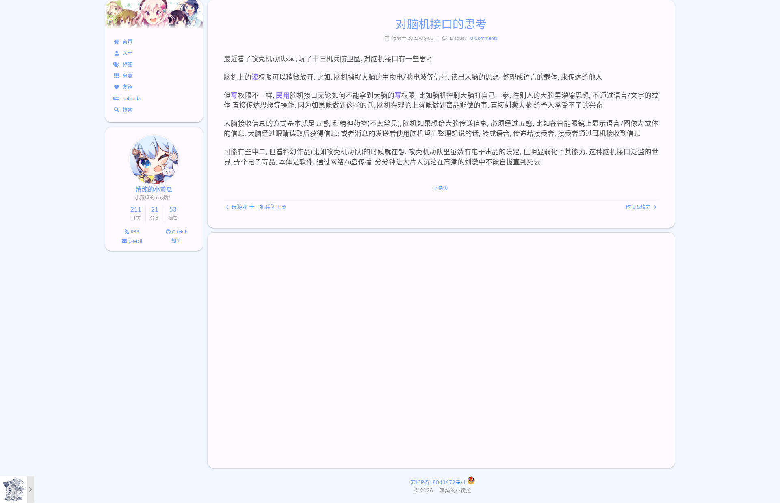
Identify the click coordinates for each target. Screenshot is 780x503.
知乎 (176, 241)
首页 (127, 41)
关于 (127, 53)
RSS (135, 231)
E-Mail (135, 241)
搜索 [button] (127, 110)
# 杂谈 (441, 188)
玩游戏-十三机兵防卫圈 (258, 207)
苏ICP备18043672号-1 (438, 483)
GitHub (180, 231)
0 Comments (484, 38)
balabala (132, 98)
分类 (127, 75)
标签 (127, 64)
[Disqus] (441, 350)
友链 (127, 87)
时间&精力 (639, 207)
